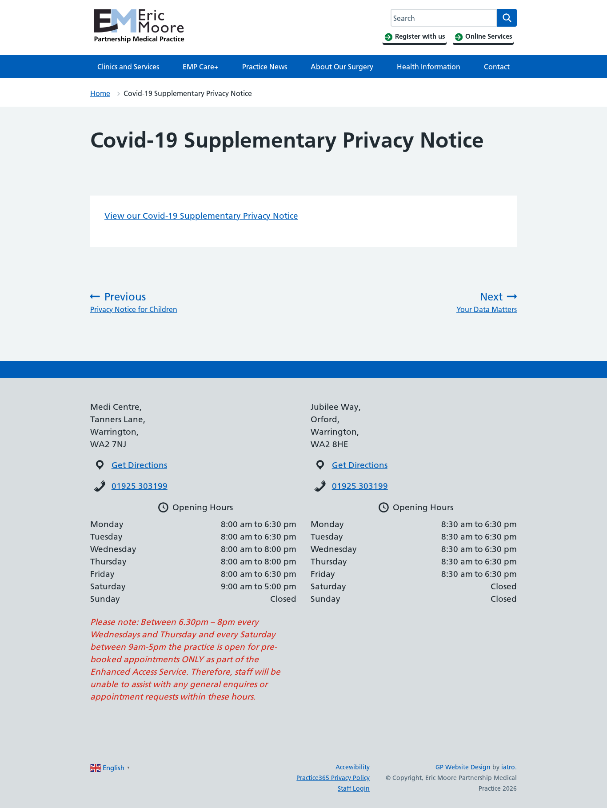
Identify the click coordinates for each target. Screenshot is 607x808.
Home (100, 93)
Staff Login (354, 788)
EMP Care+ (201, 66)
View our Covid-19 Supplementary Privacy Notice (201, 216)
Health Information (428, 66)
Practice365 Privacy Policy (333, 778)
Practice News (264, 66)
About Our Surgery (342, 66)
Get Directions (139, 465)
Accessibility (352, 767)
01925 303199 (140, 486)
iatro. (509, 767)
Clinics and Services (128, 66)
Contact (497, 66)
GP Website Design (463, 767)
